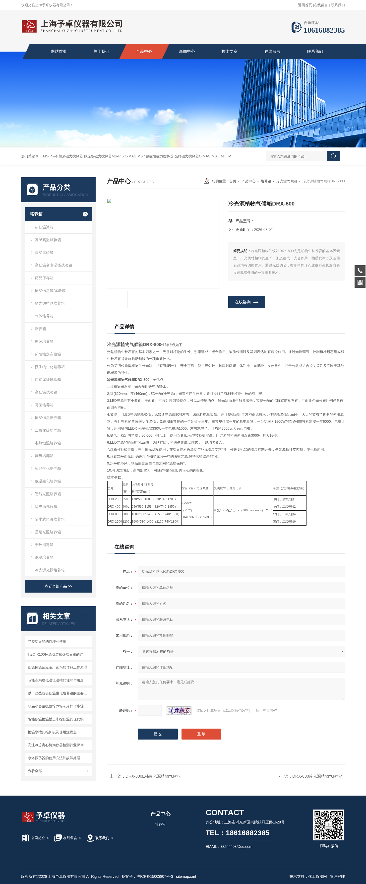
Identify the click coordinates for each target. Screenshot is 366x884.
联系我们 (338, 5)
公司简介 (38, 838)
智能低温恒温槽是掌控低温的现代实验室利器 (59, 719)
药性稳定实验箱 (48, 354)
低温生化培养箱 (48, 481)
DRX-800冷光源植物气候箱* (317, 776)
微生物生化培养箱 (50, 367)
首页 (232, 181)
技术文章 (230, 51)
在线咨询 (243, 302)
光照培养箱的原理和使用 (47, 641)
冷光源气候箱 (46, 506)
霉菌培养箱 (44, 405)
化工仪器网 (317, 876)
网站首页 (59, 51)
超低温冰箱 (44, 227)
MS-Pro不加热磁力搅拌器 (63, 156)
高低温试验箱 (46, 392)
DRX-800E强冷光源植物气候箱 (153, 776)
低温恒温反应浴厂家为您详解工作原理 (57, 667)
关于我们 (101, 51)
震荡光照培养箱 (48, 532)
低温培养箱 (44, 557)
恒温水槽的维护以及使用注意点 (52, 732)
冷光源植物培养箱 (50, 303)
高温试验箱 (44, 252)
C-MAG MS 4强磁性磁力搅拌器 (149, 156)
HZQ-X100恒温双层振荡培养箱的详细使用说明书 (59, 654)
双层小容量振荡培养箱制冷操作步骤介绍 (59, 706)
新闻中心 (187, 51)
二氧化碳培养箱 (48, 430)
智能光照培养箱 (48, 494)
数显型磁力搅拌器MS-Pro (104, 156)
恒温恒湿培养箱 (48, 417)
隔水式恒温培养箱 (50, 519)
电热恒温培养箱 (48, 443)
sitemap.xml (186, 876)
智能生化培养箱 (48, 468)
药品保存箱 (44, 278)
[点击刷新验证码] (179, 710)
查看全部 (35, 771)
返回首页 (305, 5)
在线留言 (321, 5)
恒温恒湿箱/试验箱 (50, 290)
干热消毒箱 (44, 545)
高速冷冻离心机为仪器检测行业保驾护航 (59, 745)
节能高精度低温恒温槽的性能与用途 (56, 680)
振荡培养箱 (44, 341)
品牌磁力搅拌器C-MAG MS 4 (197, 156)
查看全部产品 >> (58, 586)
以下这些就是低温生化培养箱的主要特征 (59, 693)
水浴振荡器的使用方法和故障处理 (54, 758)
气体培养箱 (44, 316)
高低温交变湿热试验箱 (53, 265)
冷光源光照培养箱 (50, 570)
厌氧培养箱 (44, 456)
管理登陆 (337, 876)
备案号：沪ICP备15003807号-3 (147, 876)
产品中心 (144, 51)
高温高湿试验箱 (48, 240)
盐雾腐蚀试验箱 (48, 379)
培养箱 (36, 214)
